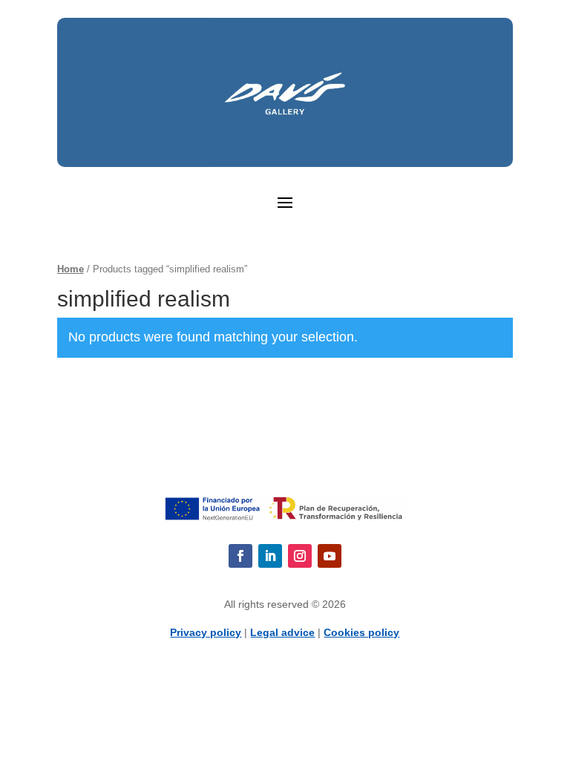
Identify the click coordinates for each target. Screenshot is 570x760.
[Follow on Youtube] (329, 556)
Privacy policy (205, 632)
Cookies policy (361, 632)
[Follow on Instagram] (300, 556)
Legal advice (282, 632)
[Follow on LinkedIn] (270, 556)
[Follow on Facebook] (240, 556)
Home (70, 269)
